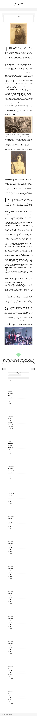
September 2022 (11, 387)
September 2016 (11, 432)
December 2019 (11, 416)
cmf (18, 357)
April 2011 (9, 501)
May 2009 (9, 549)
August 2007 (10, 593)
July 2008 (9, 570)
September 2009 (11, 541)
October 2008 (10, 564)
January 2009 (10, 557)
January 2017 (10, 426)
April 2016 (9, 439)
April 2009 (10, 551)
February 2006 (10, 630)
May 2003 (9, 697)
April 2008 (10, 576)
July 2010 (9, 520)
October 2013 (10, 462)
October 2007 (10, 589)
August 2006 (10, 618)
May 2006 (9, 624)
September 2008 (11, 566)
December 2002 (11, 707)
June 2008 (10, 572)
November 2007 (11, 587)
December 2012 (11, 466)
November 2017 (11, 422)
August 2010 (10, 518)
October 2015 (10, 447)
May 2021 (9, 403)
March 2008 (10, 578)
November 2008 (11, 562)
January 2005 (10, 657)
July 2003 (9, 693)
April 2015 (9, 453)
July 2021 (9, 399)
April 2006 (10, 626)
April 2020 (10, 412)
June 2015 (9, 449)
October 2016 (10, 430)
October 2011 (10, 491)
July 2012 (9, 474)
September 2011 (11, 493)
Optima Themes (9, 714)
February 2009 (10, 555)
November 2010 (11, 512)
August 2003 (10, 691)
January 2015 (10, 455)
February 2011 (10, 505)
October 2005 (10, 639)
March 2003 (10, 701)
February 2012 (10, 482)
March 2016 (10, 441)
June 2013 (10, 464)
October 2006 (10, 614)
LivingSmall (18, 3)
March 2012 (10, 480)
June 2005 (10, 647)
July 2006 (9, 620)
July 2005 (9, 645)
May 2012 (9, 476)
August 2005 (10, 643)
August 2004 (10, 666)
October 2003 (10, 687)
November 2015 (10, 445)
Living (18, 16)
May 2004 (9, 672)
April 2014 (9, 457)
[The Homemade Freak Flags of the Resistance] (33, 369)
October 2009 (10, 539)
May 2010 (9, 524)
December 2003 (11, 682)
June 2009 (10, 547)
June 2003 (10, 695)
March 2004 (10, 676)
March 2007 (10, 603)
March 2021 (10, 407)
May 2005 (9, 649)
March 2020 (10, 414)
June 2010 (10, 522)
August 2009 (10, 543)
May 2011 (9, 499)
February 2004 (10, 678)
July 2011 (9, 497)
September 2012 (11, 470)
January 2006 (10, 632)
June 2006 (10, 622)
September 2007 (11, 591)
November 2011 (10, 489)
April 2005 (10, 651)
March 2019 (10, 420)
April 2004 (10, 674)
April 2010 (9, 526)
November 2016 (10, 428)
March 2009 (10, 553)
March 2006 (10, 628)
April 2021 (9, 405)
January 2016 (10, 443)
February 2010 (10, 530)
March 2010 (10, 528)
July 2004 (10, 668)
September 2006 (11, 616)
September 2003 (11, 689)
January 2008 (10, 582)
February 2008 (10, 580)
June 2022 (10, 391)
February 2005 (10, 655)
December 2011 (10, 487)
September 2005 (11, 641)
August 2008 (10, 568)
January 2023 (10, 382)
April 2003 (10, 699)
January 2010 (10, 532)
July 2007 (9, 595)
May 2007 (9, 599)
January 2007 (10, 607)
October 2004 (10, 664)
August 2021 (10, 397)
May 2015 (9, 451)
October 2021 (10, 395)
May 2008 (9, 574)
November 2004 (11, 662)
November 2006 (11, 612)
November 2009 (11, 537)
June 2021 (10, 401)
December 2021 (11, 393)
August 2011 (10, 495)
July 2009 (9, 545)
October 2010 (10, 514)
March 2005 (10, 653)
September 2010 (11, 516)
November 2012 (11, 468)
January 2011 (10, 507)
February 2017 (10, 424)
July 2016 (9, 437)
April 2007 (10, 601)
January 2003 (10, 705)
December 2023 (11, 380)
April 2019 (9, 418)
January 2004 (10, 680)
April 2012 (9, 478)
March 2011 (10, 503)
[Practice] (4, 369)
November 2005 (11, 637)
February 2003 (10, 703)
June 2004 (10, 670)
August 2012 (10, 472)
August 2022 (10, 389)
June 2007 (10, 597)
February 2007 (10, 605)
